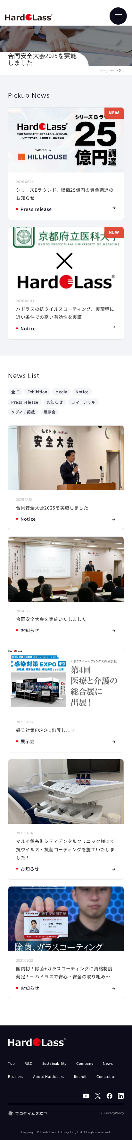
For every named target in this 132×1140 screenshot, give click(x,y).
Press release (24, 402)
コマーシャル (83, 402)
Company (84, 1064)
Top (11, 1064)
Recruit (80, 1077)
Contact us (106, 1077)
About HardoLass (48, 1077)
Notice (82, 391)
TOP (102, 71)
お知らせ (55, 402)
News (108, 1064)
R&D (29, 1064)
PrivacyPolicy (114, 1113)
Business (15, 1077)
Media (61, 391)
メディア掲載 (23, 411)
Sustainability (54, 1064)
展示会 (50, 411)
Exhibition (37, 391)
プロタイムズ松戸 (31, 1113)
